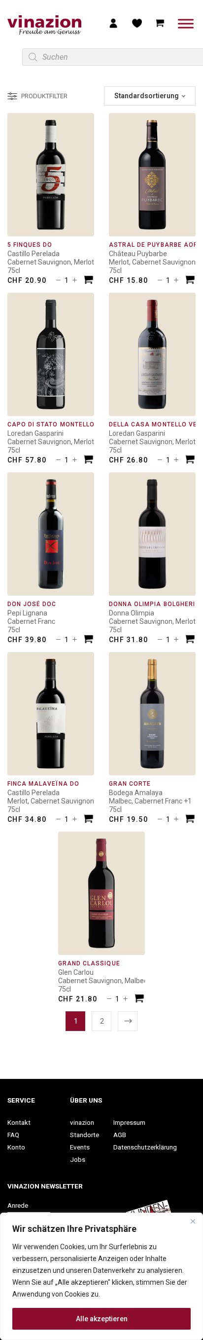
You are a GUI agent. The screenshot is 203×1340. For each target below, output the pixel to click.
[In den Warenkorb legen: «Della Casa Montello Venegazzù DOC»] (190, 460)
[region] (101, 1276)
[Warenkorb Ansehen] (160, 22)
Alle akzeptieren (102, 1319)
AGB (119, 1135)
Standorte (84, 1135)
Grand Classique (89, 963)
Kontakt (19, 1122)
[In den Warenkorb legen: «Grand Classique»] (139, 999)
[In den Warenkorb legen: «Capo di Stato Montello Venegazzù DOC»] (88, 460)
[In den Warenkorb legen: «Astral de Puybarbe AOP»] (190, 281)
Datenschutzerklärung (145, 1147)
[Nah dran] (193, 1221)
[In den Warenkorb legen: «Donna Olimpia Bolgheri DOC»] (190, 640)
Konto (16, 1147)
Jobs (77, 1159)
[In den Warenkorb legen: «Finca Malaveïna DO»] (88, 820)
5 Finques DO (29, 244)
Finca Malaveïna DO (43, 783)
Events (80, 1147)
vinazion (82, 1122)
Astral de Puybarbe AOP (153, 244)
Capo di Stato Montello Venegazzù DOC (79, 424)
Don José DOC (31, 604)
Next (127, 1021)
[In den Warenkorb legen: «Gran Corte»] (190, 820)
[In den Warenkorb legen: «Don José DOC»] (88, 640)
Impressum (129, 1122)
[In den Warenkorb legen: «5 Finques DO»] (88, 281)
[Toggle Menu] (186, 23)
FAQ (13, 1135)
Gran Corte (130, 783)
